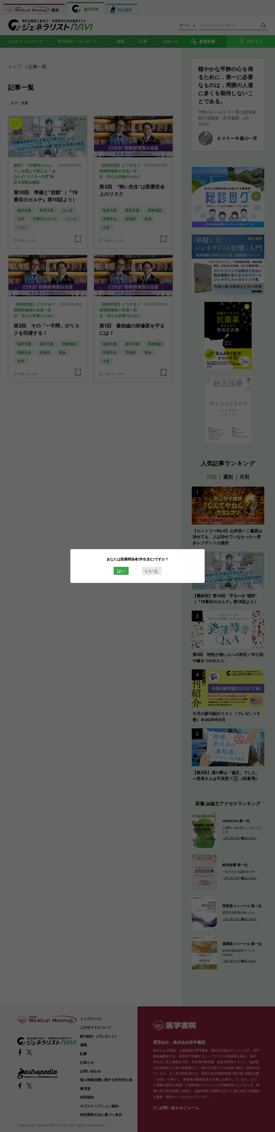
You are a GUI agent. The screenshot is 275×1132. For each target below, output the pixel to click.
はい (121, 571)
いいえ (151, 571)
